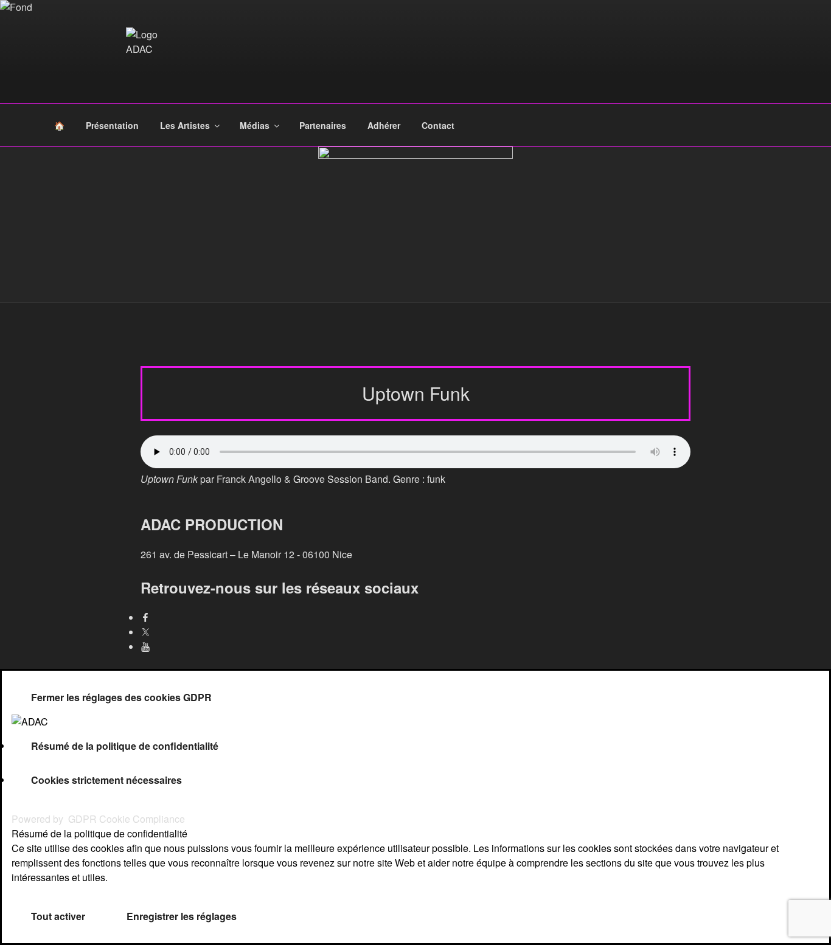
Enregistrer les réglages (182, 916)
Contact (438, 125)
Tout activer (58, 916)
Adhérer (383, 125)
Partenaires (322, 125)
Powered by (98, 819)
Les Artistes (185, 125)
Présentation (112, 125)
